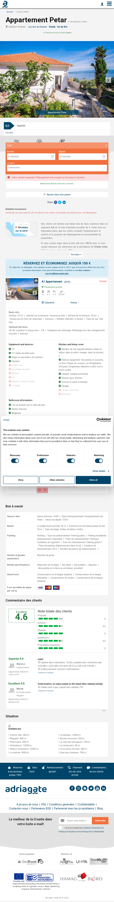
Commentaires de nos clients (98, 769)
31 (45, 490)
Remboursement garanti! (54, 769)
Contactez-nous (18, 808)
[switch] (43, 461)
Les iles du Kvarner (38, 26)
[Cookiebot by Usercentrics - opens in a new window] (98, 420)
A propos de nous (27, 804)
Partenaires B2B (41, 808)
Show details (99, 471)
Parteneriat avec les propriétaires (74, 808)
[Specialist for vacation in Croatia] (26, 789)
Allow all (93, 480)
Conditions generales (62, 804)
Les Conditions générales (57, 273)
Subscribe (100, 820)
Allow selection (57, 480)
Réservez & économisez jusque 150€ (15, 771)
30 (39, 490)
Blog (100, 808)
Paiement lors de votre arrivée (75, 771)
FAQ (43, 804)
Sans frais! (33, 769)
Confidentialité (86, 804)
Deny (20, 480)
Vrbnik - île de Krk (59, 26)
